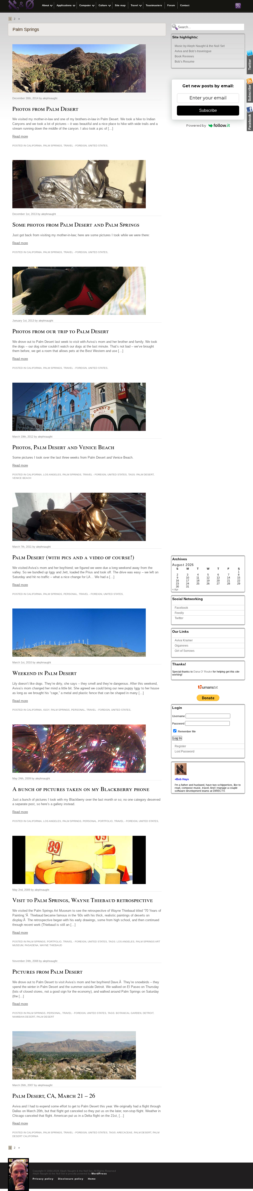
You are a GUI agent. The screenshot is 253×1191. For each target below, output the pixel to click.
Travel (134, 5)
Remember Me (186, 731)
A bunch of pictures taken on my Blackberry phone (80, 789)
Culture (103, 5)
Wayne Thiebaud (51, 945)
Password (178, 723)
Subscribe (208, 110)
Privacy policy (43, 1178)
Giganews (181, 645)
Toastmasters (154, 5)
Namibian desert (23, 1016)
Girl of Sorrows (184, 651)
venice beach (21, 478)
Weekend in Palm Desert (44, 673)
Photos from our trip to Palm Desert (60, 331)
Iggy (46, 709)
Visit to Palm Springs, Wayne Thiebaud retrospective (82, 900)
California (34, 145)
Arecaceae (124, 1132)
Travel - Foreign (75, 145)
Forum (171, 5)
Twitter (179, 618)
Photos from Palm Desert (45, 109)
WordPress (99, 1173)
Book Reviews (184, 56)
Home (92, 1178)
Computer (85, 5)
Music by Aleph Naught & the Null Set (200, 46)
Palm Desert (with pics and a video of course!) (73, 557)
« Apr (175, 589)
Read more (20, 136)
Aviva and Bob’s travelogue (193, 51)
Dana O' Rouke (202, 671)
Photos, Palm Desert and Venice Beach (63, 447)
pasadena (31, 945)
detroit (148, 1013)
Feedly (179, 613)
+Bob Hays (182, 779)
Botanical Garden (128, 1013)
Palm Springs (52, 145)
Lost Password (184, 751)
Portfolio (105, 821)
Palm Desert (145, 474)
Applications (64, 5)
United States (97, 145)
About (45, 5)
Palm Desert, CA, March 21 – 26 (53, 1095)
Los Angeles (52, 474)
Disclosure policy (71, 1178)
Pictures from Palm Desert (47, 971)
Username (178, 716)
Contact (184, 5)
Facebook (181, 607)
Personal (70, 594)
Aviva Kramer (184, 640)
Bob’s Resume (184, 61)
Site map (120, 5)
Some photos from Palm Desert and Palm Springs (75, 224)
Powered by (196, 125)
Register (180, 746)
